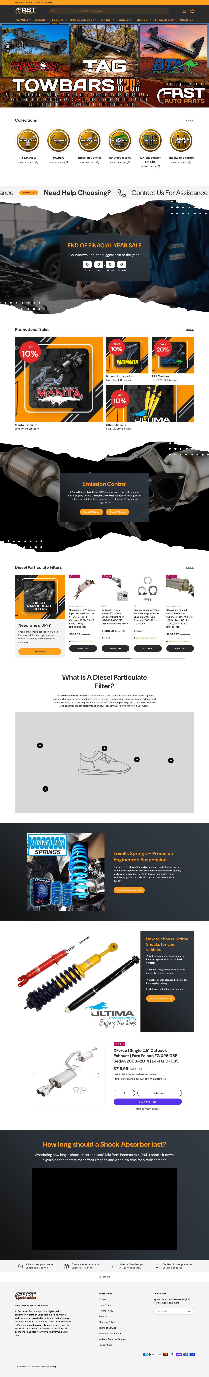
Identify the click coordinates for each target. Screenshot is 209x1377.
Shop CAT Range (91, 512)
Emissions (57, 19)
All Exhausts (27, 157)
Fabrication (123, 19)
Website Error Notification (112, 1339)
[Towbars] (58, 140)
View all (190, 120)
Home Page (105, 1305)
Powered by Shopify (50, 1366)
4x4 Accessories (163, 19)
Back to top (104, 1276)
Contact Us (186, 19)
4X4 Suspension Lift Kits (150, 159)
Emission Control (89, 157)
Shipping (130, 1074)
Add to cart (159, 1093)
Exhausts (40, 19)
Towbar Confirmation (110, 1333)
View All (190, 329)
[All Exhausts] (28, 140)
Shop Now (40, 651)
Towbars (105, 19)
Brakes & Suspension (82, 19)
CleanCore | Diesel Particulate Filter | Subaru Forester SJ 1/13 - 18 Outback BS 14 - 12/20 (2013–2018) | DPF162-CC (179, 618)
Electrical (142, 19)
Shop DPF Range (117, 512)
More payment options (148, 1108)
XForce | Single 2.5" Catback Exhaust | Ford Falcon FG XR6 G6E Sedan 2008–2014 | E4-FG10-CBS (146, 1056)
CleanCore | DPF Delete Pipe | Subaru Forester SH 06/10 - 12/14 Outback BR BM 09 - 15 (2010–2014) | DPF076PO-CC (82, 618)
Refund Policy (106, 1310)
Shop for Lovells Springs (129, 890)
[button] (192, 11)
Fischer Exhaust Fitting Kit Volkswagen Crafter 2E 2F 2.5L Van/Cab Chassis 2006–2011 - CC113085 (147, 616)
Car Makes (22, 19)
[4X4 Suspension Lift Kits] (150, 140)
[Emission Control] (89, 140)
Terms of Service (107, 1327)
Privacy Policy (106, 1344)
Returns (103, 1316)
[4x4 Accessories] (120, 140)
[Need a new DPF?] (40, 597)
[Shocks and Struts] (181, 140)
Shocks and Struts (181, 157)
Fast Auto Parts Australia (31, 1366)
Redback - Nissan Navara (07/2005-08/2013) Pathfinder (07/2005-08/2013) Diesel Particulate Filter (115, 616)
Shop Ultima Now (158, 998)
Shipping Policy (107, 1322)
